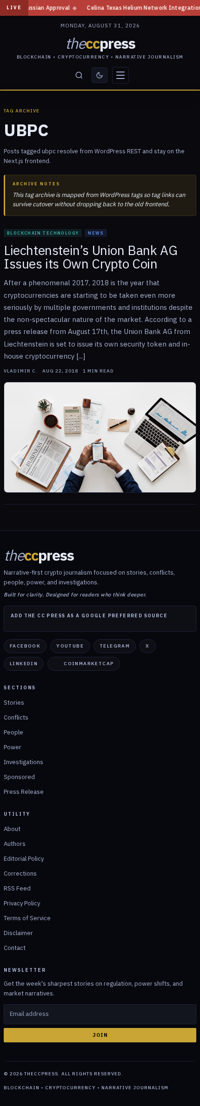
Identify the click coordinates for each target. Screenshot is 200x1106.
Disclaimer (18, 933)
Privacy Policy (22, 903)
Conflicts (16, 717)
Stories (14, 703)
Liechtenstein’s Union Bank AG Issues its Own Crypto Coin (90, 256)
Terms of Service (27, 918)
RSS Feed (17, 888)
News (96, 233)
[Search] (79, 75)
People (13, 732)
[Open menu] (120, 75)
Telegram (115, 646)
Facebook (25, 646)
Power (12, 747)
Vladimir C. (21, 371)
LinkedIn (24, 664)
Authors (15, 844)
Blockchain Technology (43, 233)
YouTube (70, 646)
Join (100, 1035)
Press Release (24, 792)
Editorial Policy (24, 859)
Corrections (20, 873)
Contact (15, 948)
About (12, 829)
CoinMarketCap (89, 664)
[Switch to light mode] (99, 75)
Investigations (23, 762)
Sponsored (19, 777)
